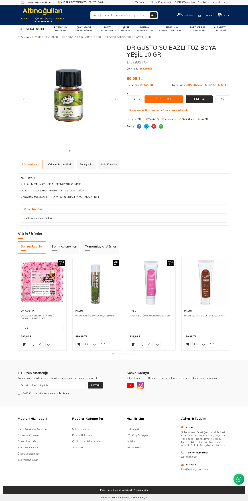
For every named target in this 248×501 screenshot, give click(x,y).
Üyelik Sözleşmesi (28, 453)
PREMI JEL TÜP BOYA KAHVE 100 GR (204, 315)
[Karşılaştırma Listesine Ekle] (40, 344)
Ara (153, 15)
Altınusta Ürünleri (220, 29)
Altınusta (77, 447)
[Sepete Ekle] (24, 344)
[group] (69, 96)
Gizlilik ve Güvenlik (28, 435)
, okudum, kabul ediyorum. (46, 393)
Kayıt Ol (95, 385)
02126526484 (189, 457)
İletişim (131, 441)
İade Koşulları (109, 164)
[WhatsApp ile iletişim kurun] (238, 479)
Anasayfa (26, 37)
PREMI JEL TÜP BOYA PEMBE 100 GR (150, 315)
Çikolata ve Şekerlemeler (83, 29)
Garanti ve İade (27, 441)
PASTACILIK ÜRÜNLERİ (46, 37)
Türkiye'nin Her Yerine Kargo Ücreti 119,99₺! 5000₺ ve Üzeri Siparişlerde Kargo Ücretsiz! (181, 2)
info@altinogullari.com (194, 469)
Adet (129, 93)
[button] (69, 151)
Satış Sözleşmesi (28, 447)
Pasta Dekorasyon (107, 29)
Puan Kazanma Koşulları (32, 429)
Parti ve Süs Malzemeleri (197, 29)
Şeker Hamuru (126, 29)
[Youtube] (130, 385)
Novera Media (141, 490)
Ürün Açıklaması (30, 164)
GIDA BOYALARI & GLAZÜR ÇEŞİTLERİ (81, 37)
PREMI (79, 310)
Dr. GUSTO (137, 62)
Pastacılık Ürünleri (60, 29)
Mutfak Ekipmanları (145, 29)
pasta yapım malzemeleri (38, 217)
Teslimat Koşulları (28, 459)
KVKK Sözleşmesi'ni (32, 393)
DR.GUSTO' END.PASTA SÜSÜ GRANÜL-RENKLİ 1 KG (37, 317)
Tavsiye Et (153, 119)
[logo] (42, 12)
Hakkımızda (134, 429)
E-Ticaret (113, 497)
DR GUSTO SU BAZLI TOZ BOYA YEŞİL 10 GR (128, 37)
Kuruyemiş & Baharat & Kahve (170, 29)
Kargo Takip (134, 447)
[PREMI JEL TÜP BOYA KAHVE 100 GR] (206, 282)
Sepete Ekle (164, 99)
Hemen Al (199, 99)
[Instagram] (140, 385)
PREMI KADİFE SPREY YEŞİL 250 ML (95, 315)
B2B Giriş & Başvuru (138, 435)
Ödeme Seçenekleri (59, 164)
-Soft (104, 497)
